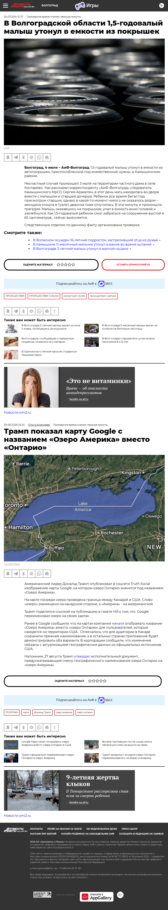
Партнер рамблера (65, 894)
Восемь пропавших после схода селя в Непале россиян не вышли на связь (127, 743)
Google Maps (12, 564)
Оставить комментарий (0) (133, 264)
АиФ (7, 147)
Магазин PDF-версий (43, 834)
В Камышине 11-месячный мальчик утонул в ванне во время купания (92, 244)
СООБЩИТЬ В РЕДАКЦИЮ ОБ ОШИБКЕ (141, 834)
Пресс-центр (129, 829)
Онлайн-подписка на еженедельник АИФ (87, 834)
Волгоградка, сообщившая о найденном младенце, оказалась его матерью (48, 340)
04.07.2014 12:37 (13, 16)
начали (118, 623)
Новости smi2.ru (17, 412)
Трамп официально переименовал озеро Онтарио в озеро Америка (48, 756)
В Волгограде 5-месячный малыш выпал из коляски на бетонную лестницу (129, 327)
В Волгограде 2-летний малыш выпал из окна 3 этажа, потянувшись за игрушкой (51, 327)
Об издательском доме (101, 829)
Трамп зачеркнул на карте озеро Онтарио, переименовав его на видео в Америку (129, 756)
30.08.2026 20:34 (14, 424)
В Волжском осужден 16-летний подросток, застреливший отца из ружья (95, 240)
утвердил (82, 656)
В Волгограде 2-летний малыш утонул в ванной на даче (80, 249)
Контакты (36, 829)
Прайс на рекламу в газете (64, 829)
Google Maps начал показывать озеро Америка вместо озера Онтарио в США (46, 743)
